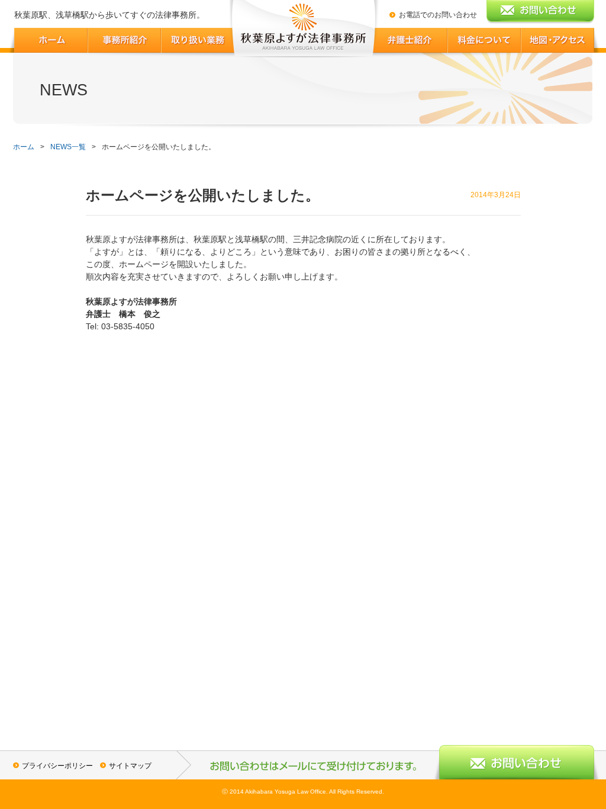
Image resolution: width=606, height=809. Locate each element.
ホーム (23, 147)
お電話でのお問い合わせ (438, 15)
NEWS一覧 (68, 147)
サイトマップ (130, 766)
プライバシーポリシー (57, 766)
